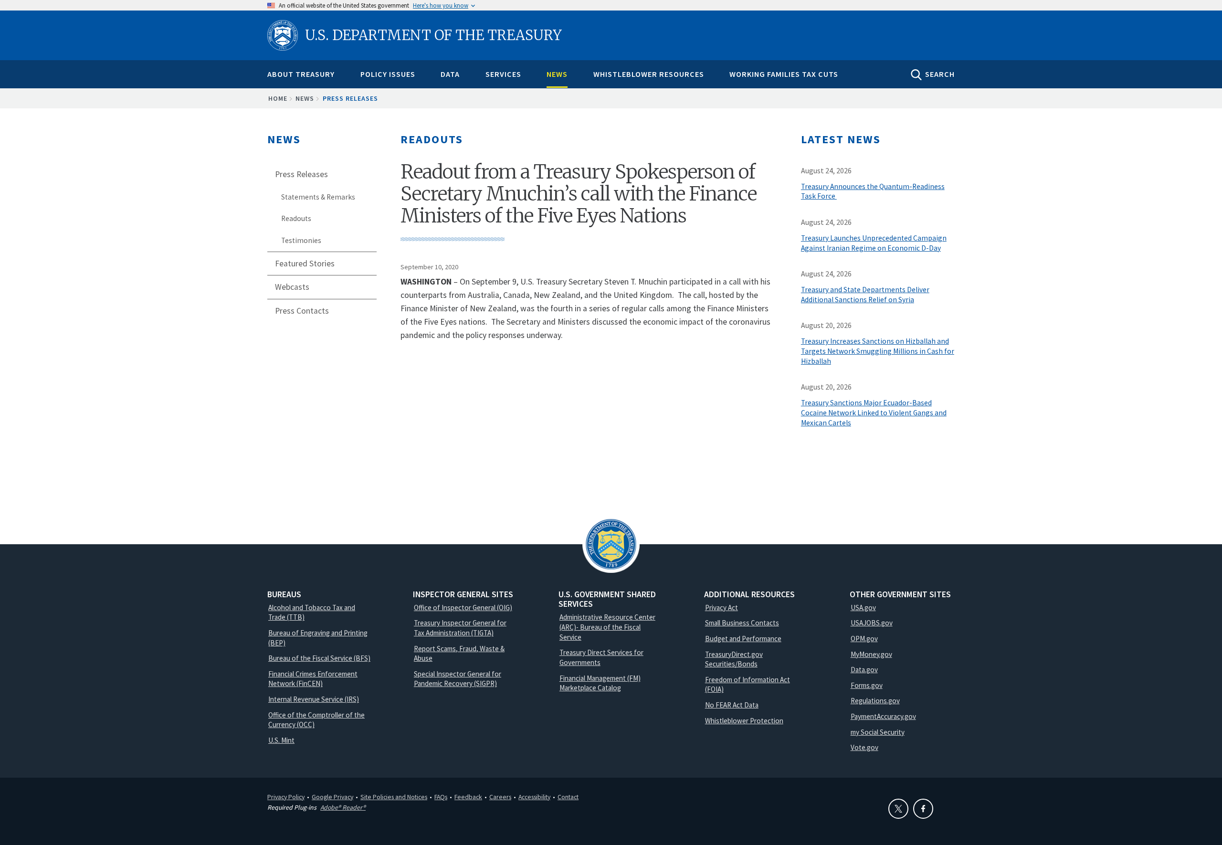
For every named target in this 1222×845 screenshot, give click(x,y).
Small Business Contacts (742, 622)
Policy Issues (387, 74)
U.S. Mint (281, 740)
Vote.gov (864, 747)
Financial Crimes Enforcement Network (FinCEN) (313, 678)
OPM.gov (864, 638)
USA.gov (863, 607)
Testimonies (301, 240)
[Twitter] (898, 809)
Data (450, 74)
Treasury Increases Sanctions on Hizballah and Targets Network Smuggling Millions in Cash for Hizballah (877, 351)
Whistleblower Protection (744, 720)
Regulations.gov (875, 700)
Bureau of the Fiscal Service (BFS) (319, 658)
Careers (500, 796)
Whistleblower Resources (648, 74)
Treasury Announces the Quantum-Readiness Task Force (873, 191)
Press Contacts (302, 311)
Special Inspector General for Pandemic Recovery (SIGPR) (457, 678)
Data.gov (864, 669)
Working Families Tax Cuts (783, 74)
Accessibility (534, 796)
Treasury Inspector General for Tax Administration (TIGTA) (460, 627)
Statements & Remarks (318, 196)
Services (503, 74)
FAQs (440, 796)
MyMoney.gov (871, 654)
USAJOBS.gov (872, 622)
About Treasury (301, 74)
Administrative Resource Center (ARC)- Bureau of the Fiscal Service (607, 627)
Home (277, 98)
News (557, 74)
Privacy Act (721, 607)
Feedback (468, 796)
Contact (568, 796)
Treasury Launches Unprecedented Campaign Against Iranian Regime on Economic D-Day (874, 243)
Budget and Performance (743, 638)
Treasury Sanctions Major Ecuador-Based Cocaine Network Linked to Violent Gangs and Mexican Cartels (874, 412)
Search (940, 74)
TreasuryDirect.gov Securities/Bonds (734, 659)
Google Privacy (332, 796)
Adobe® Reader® (343, 807)
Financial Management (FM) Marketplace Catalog (600, 683)
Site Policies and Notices (393, 796)
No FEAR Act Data (731, 704)
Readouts (296, 218)
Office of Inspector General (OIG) (463, 607)
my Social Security (878, 732)
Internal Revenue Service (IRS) (313, 699)
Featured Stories (305, 263)
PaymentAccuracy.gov (883, 716)
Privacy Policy (286, 796)
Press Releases (350, 98)
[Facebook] (923, 809)
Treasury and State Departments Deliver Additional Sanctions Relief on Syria (865, 294)
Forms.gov (867, 685)
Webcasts (292, 287)
